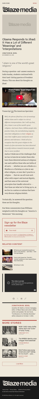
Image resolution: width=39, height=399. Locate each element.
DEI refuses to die (19, 265)
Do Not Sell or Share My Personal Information (13, 391)
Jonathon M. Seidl (9, 53)
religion (28, 134)
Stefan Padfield (24, 343)
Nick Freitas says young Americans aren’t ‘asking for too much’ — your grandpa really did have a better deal (27, 352)
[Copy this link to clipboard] (25, 299)
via (12, 111)
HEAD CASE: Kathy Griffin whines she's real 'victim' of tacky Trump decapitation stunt (27, 329)
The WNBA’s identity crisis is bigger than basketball (28, 339)
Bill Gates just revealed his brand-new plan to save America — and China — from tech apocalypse (25, 252)
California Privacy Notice (24, 389)
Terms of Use (5, 389)
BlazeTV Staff (23, 356)
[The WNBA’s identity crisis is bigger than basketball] (9, 341)
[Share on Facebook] (14, 299)
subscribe (6, 3)
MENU (35, 3)
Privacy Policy (23, 234)
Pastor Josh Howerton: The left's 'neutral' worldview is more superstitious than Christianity (25, 259)
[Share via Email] (21, 299)
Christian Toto (24, 333)
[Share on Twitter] (18, 299)
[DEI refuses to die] (7, 267)
